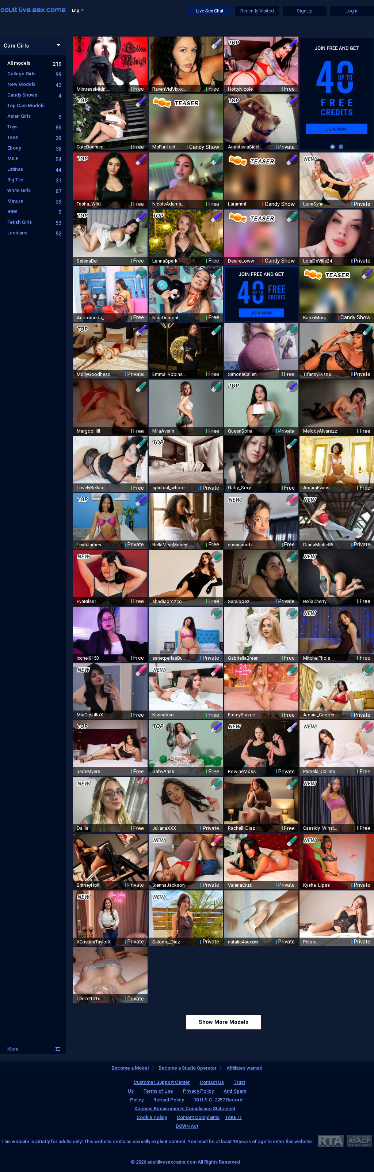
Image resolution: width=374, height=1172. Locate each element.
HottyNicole (240, 89)
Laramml (237, 204)
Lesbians (34, 232)
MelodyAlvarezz (320, 431)
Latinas (34, 169)
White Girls (34, 190)
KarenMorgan (317, 317)
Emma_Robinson (169, 374)
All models (34, 63)
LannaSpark (165, 261)
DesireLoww (241, 261)
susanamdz (240, 544)
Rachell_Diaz (241, 828)
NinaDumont (165, 317)
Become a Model (130, 1068)
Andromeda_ (90, 317)
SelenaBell (88, 261)
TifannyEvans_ (318, 374)
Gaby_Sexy (239, 487)
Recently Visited (257, 11)
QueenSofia (240, 431)
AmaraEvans (316, 487)
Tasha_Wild (89, 204)
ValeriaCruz (240, 885)
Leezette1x (88, 998)
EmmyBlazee (241, 714)
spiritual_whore (168, 487)
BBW (34, 211)
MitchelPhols (316, 658)
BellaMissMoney (169, 544)
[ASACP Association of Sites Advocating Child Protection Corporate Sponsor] (359, 1140)
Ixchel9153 (88, 658)
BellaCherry (315, 601)
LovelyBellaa (90, 487)
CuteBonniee (90, 147)
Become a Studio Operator (188, 1068)
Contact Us (212, 1082)
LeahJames (89, 544)
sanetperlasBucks (169, 658)
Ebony (34, 148)
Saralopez (238, 601)
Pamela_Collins (319, 771)
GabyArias (163, 771)
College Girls (34, 73)
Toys (34, 126)
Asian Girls (34, 116)
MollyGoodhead (94, 374)
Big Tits (34, 179)
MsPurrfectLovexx (166, 147)
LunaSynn (313, 204)
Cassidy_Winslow (320, 828)
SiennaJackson (168, 885)
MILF (34, 158)
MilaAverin (163, 431)
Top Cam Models (26, 105)
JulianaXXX (164, 828)
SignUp (305, 11)
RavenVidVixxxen (169, 89)
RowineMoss (242, 771)
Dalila (82, 828)
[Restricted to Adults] (330, 1140)
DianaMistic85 (318, 544)
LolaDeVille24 (317, 261)
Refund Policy (168, 1100)
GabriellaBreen (243, 658)
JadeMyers (88, 771)
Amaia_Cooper (319, 714)
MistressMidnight (94, 89)
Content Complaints (198, 1117)
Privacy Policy (198, 1091)
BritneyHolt (88, 885)
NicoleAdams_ (167, 204)
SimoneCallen (242, 374)
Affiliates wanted (244, 1068)
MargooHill (88, 431)
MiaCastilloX (90, 714)
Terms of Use (158, 1091)
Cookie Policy (152, 1117)
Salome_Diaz (166, 942)
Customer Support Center (162, 1082)
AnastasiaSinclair (245, 147)
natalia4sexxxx (243, 942)
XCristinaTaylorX (94, 942)
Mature (34, 201)
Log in (352, 11)
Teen (34, 137)
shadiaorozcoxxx (169, 601)
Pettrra (310, 942)
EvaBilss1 (87, 601)
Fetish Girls (34, 222)
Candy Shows (34, 95)
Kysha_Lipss (316, 885)
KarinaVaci (163, 714)
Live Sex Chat (210, 11)
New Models (34, 84)
